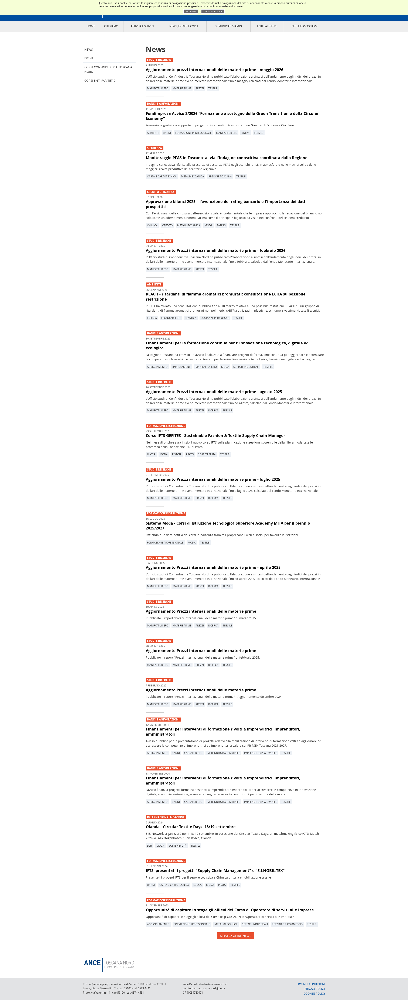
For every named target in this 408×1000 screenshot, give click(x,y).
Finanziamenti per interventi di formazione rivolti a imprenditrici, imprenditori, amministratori (223, 731)
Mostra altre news (235, 936)
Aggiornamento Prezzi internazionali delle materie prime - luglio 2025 (213, 479)
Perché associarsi (304, 26)
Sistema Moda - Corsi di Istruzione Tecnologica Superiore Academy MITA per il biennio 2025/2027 (228, 526)
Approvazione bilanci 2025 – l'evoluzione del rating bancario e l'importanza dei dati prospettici (225, 204)
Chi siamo (111, 26)
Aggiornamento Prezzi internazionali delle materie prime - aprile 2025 (213, 567)
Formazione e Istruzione (166, 426)
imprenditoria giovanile (260, 753)
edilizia (152, 318)
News (88, 49)
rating (221, 225)
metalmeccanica (192, 176)
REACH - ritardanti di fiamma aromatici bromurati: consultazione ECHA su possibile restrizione (226, 296)
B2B (149, 845)
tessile (213, 88)
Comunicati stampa (228, 26)
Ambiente (154, 284)
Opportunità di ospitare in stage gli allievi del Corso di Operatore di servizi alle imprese (230, 909)
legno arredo (170, 318)
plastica (190, 318)
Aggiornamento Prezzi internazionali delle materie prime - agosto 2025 (214, 391)
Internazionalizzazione (166, 817)
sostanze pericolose (215, 318)
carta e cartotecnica (162, 176)
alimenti (153, 132)
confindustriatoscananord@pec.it (204, 988)
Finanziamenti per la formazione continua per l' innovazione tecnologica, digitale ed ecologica (227, 345)
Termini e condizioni (310, 984)
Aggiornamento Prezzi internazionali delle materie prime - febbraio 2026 (215, 250)
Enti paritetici (267, 26)
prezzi (200, 88)
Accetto (191, 11)
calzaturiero (193, 753)
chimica (152, 225)
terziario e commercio (287, 924)
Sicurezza (154, 148)
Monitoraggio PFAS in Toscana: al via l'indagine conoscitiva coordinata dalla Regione (226, 157)
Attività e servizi (142, 26)
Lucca (151, 454)
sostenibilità (207, 454)
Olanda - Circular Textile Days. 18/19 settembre (191, 826)
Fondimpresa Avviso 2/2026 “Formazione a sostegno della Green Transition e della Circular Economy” (232, 116)
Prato (190, 454)
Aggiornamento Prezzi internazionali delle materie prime (201, 611)
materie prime (182, 88)
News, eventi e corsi (183, 26)
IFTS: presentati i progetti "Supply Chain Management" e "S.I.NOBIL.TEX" (215, 870)
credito (167, 225)
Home (91, 26)
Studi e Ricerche (159, 60)
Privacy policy (315, 989)
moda (245, 132)
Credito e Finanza (160, 192)
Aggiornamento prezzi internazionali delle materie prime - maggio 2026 (214, 69)
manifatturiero (157, 88)
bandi (167, 132)
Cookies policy (213, 11)
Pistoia (176, 454)
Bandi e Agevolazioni (163, 104)
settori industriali (246, 366)
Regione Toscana (220, 176)
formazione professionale (193, 132)
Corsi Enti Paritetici (100, 80)
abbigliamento (157, 366)
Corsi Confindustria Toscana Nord (108, 69)
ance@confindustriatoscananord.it (205, 984)
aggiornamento (158, 924)
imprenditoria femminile (223, 753)
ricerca (213, 410)
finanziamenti (181, 366)
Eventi (89, 58)
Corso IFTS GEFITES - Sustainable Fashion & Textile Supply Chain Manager (215, 435)
